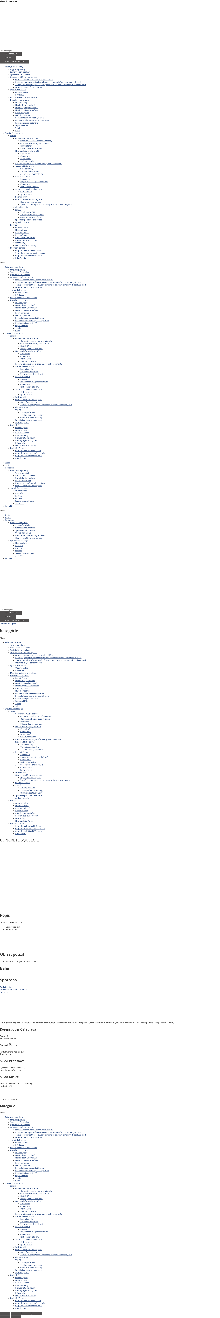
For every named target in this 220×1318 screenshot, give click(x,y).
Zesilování (19, 503)
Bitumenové (25, 158)
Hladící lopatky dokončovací (27, 110)
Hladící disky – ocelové (25, 105)
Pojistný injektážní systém (26, 240)
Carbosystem (26, 191)
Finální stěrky (26, 145)
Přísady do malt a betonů (31, 148)
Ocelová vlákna (21, 92)
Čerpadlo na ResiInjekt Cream (28, 250)
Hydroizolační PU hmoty (25, 245)
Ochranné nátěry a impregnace (23, 77)
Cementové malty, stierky (26, 138)
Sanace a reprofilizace (24, 501)
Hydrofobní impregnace (30, 202)
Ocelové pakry (21, 227)
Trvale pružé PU (27, 212)
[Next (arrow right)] (16, 1316)
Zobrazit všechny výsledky (14, 61)
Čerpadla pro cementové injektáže (30, 253)
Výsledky (8, 58)
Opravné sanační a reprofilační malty (36, 140)
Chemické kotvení (22, 207)
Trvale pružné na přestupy (32, 214)
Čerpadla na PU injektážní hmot (28, 255)
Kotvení (18, 496)
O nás (7, 462)
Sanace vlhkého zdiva (24, 166)
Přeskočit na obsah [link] (8, 1)
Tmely (18, 128)
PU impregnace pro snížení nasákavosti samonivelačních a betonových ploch (48, 82)
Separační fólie (21, 125)
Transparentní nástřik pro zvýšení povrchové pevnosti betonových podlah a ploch (50, 84)
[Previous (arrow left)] (5, 1316)
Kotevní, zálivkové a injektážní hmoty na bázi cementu (38, 163)
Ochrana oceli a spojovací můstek (35, 143)
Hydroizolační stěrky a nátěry (28, 151)
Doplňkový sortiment (19, 100)
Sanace (13, 135)
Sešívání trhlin (21, 196)
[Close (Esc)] (5, 1313)
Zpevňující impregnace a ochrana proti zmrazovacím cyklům (46, 204)
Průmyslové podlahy (14, 66)
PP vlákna (19, 94)
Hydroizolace (21, 490)
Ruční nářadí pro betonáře (26, 123)
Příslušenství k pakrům (25, 237)
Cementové (25, 156)
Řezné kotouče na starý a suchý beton (32, 120)
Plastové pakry (21, 235)
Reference (9, 467)
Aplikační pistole (22, 222)
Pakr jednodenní (22, 232)
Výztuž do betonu (18, 89)
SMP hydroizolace (28, 161)
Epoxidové (25, 179)
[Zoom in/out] (37, 1313)
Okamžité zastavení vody (31, 217)
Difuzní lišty (20, 242)
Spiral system (26, 194)
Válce (17, 130)
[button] (110, 262)
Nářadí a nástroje (22, 115)
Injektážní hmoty (22, 176)
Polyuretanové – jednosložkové (34, 181)
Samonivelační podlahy (20, 72)
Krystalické (25, 153)
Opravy (18, 498)
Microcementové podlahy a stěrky (30, 483)
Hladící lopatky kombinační (26, 107)
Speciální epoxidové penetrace (28, 219)
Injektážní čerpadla (18, 247)
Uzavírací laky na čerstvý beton (28, 87)
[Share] (16, 1313)
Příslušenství (20, 258)
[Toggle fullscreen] (26, 1313)
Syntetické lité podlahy (20, 74)
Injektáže (19, 493)
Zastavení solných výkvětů (31, 174)
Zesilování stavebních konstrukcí (29, 189)
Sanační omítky (26, 168)
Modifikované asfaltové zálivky (23, 97)
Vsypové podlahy (17, 69)
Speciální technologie (14, 133)
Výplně (18, 209)
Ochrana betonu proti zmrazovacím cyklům (34, 79)
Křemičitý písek (22, 112)
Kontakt (8, 506)
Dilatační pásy (21, 102)
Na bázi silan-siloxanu (29, 186)
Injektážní (14, 225)
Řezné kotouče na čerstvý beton (29, 117)
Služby (8, 465)
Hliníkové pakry (22, 230)
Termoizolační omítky (29, 171)
